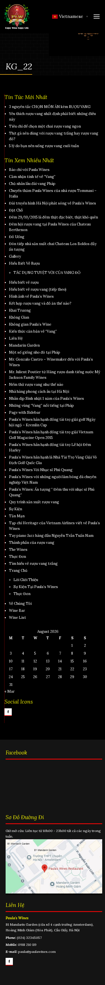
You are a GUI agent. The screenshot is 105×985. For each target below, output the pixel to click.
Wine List (17, 617)
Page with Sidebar (24, 412)
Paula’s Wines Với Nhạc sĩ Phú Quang (41, 469)
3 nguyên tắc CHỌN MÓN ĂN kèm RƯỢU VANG (49, 106)
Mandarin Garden (24, 345)
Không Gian (19, 317)
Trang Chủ (18, 570)
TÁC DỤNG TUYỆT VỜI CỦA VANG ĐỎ (46, 272)
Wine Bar (17, 610)
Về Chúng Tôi (20, 603)
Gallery (15, 256)
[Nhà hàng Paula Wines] (16, 16)
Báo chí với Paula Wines (29, 169)
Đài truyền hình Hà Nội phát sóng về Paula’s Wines (52, 203)
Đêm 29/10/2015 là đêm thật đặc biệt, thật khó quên (53, 217)
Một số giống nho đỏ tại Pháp (34, 352)
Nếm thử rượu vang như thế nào (36, 384)
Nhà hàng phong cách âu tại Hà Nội (39, 391)
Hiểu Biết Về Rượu (24, 263)
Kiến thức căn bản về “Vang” (33, 331)
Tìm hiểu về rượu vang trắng (33, 563)
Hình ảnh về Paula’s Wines (31, 296)
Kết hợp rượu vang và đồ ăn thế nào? (40, 303)
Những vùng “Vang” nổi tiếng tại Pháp (41, 405)
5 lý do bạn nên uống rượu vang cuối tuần (44, 146)
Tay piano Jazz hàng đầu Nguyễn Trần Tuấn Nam (51, 535)
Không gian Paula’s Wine (30, 324)
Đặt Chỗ (16, 210)
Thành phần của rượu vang (31, 542)
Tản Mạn (17, 516)
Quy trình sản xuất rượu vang (34, 502)
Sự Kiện (15, 509)
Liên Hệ (16, 338)
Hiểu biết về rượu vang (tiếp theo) (37, 289)
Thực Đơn (17, 556)
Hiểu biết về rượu (24, 282)
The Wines (18, 549)
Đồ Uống (16, 236)
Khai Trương (20, 310)
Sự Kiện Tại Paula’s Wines (35, 586)
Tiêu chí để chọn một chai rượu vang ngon (45, 126)
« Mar (9, 691)
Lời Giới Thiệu (25, 579)
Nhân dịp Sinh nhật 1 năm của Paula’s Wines (46, 398)
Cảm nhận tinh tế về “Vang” (32, 176)
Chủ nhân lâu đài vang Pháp (32, 183)
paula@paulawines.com (37, 951)
